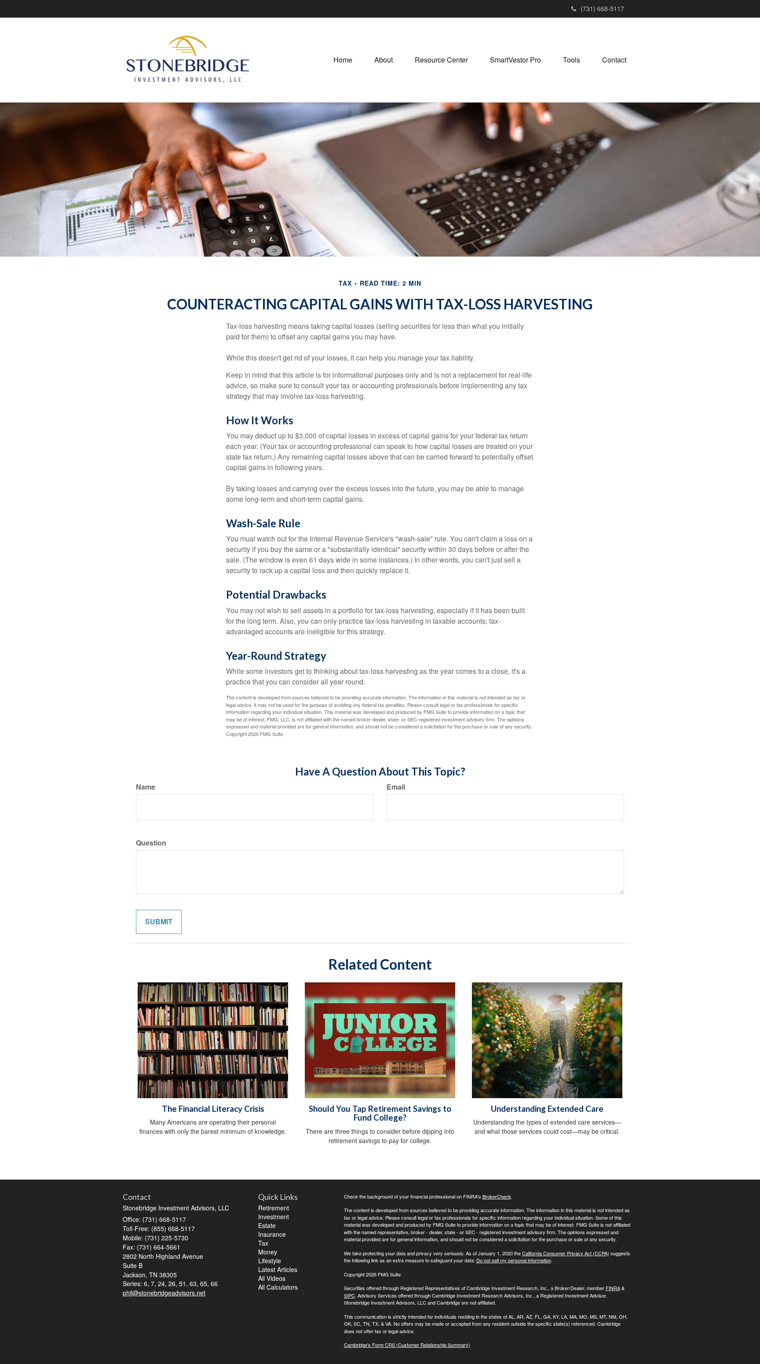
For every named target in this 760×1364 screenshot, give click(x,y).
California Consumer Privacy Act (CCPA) (565, 1253)
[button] (383, 59)
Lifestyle (269, 1260)
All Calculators (278, 1287)
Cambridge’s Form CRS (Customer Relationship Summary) (407, 1344)
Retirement (273, 1207)
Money (267, 1251)
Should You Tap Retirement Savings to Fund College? (380, 1113)
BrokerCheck (496, 1196)
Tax (263, 1243)
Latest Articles (277, 1269)
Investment (273, 1216)
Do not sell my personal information (513, 1260)
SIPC (349, 1295)
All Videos (271, 1278)
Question (151, 843)
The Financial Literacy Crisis (213, 1109)
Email (396, 787)
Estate (267, 1225)
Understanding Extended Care (547, 1109)
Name (145, 787)
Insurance (272, 1234)
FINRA (613, 1287)
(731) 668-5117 (602, 8)
